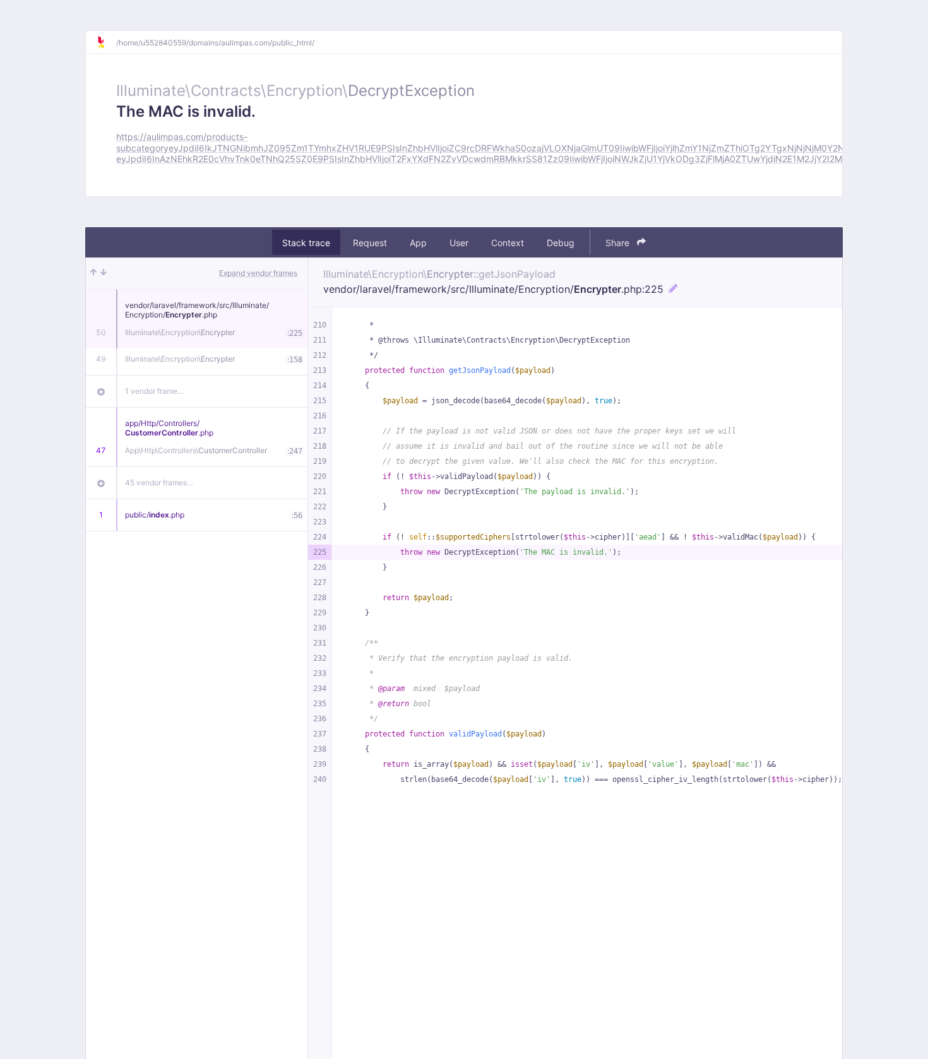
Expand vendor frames (258, 273)
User (458, 242)
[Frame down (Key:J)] (103, 273)
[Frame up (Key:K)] (93, 273)
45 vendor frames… (159, 482)
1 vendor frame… (154, 391)
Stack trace (306, 242)
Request (370, 242)
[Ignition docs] (106, 42)
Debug (560, 242)
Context (507, 242)
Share (618, 242)
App (418, 242)
